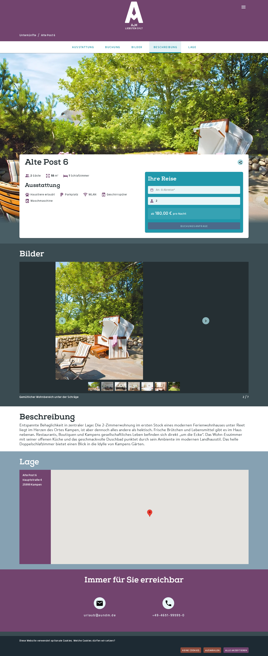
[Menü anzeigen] (243, 7)
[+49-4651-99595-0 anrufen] (168, 603)
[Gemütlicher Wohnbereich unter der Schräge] (107, 386)
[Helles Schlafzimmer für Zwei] (147, 386)
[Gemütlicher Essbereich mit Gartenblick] (134, 386)
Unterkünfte (27, 35)
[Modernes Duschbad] (161, 386)
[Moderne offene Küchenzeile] (121, 386)
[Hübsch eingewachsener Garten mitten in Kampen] (174, 386)
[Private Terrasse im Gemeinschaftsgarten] (94, 386)
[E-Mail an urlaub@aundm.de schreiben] (100, 603)
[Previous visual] (62, 320)
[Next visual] (205, 320)
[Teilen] (240, 162)
